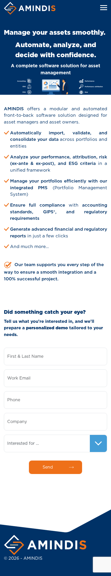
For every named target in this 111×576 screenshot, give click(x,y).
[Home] (30, 8)
